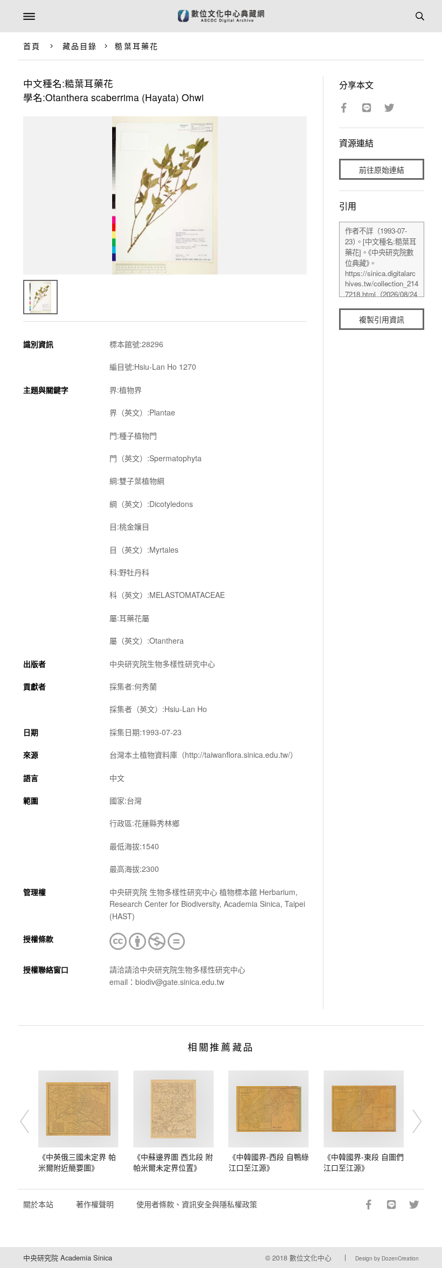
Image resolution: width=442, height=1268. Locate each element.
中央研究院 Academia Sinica (67, 1257)
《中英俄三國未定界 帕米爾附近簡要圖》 (77, 1162)
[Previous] (31, 1121)
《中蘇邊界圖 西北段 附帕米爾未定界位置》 (173, 1162)
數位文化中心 (310, 1257)
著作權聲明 (95, 1204)
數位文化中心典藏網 (221, 16)
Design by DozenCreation (387, 1258)
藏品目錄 (80, 45)
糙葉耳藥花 (136, 45)
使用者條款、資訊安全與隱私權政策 (196, 1204)
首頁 (31, 45)
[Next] (410, 1121)
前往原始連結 (381, 169)
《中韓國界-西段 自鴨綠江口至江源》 (269, 1162)
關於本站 (38, 1204)
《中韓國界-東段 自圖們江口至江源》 (363, 1162)
